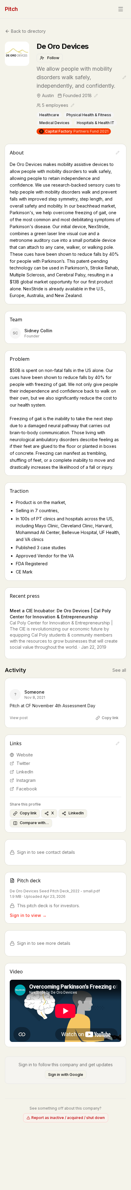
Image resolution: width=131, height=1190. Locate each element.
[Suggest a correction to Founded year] (96, 96)
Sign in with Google (65, 1074)
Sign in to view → (28, 915)
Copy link (110, 717)
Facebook (26, 788)
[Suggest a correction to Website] (117, 743)
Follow (53, 58)
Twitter (23, 763)
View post (19, 717)
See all (119, 670)
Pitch (11, 9)
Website (24, 754)
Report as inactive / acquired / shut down (68, 1117)
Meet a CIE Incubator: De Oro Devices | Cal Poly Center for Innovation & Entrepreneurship (60, 613)
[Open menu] (120, 9)
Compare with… (34, 822)
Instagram (26, 780)
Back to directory (28, 31)
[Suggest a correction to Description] (117, 152)
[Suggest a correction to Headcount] (72, 105)
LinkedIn (24, 771)
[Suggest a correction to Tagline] (124, 77)
